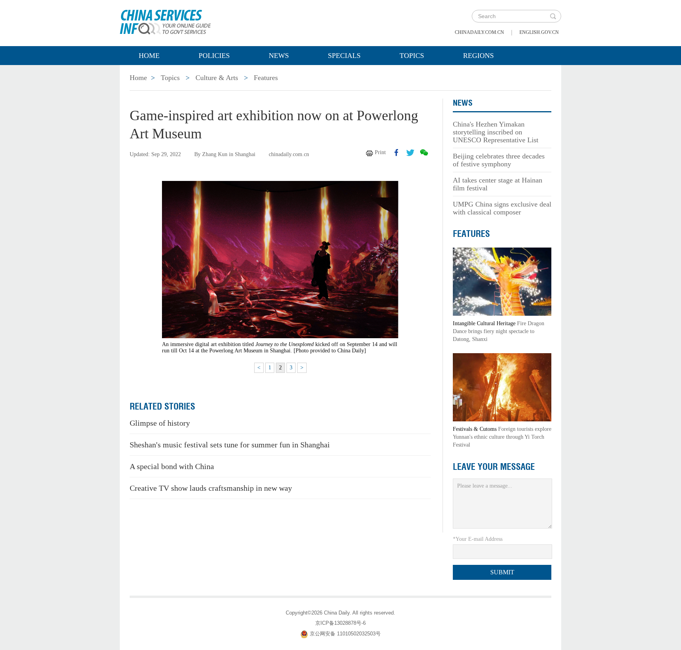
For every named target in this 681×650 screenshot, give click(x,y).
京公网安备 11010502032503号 (345, 634)
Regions (478, 56)
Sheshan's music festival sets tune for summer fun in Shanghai (230, 444)
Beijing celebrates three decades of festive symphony (499, 160)
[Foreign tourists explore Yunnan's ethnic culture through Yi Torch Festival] (502, 387)
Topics (412, 56)
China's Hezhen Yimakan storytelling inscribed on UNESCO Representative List (495, 132)
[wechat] (424, 152)
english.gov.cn (539, 32)
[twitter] (410, 152)
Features (266, 78)
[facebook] (396, 152)
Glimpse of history (160, 423)
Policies (214, 56)
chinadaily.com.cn (479, 32)
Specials (344, 56)
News (279, 56)
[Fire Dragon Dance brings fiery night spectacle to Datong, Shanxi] (502, 281)
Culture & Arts (216, 78)
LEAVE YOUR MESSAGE (494, 467)
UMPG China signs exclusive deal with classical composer (502, 208)
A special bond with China (172, 466)
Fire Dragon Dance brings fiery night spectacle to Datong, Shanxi (498, 331)
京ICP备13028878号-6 (340, 623)
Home (149, 56)
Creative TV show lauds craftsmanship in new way (211, 488)
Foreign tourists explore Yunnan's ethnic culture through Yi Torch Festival (502, 437)
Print (380, 152)
